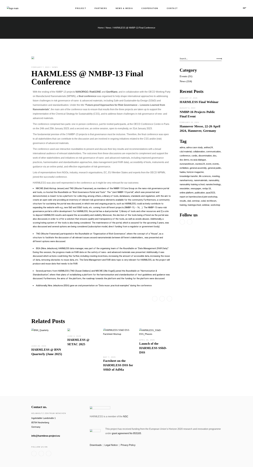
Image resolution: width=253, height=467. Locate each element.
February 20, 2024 (189, 122)
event (208, 164)
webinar (206, 205)
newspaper (196, 188)
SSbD (203, 201)
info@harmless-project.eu (45, 436)
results (183, 201)
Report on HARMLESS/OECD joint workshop (198, 196)
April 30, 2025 (147, 340)
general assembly (198, 168)
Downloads (96, 445)
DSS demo (184, 159)
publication (200, 192)
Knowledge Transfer (189, 176)
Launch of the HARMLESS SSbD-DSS (153, 348)
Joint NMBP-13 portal (122, 192)
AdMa (182, 147)
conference (185, 155)
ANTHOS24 (208, 147)
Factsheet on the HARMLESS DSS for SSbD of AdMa (118, 365)
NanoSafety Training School (192, 184)
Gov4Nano (111, 92)
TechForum (211, 201)
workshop (215, 205)
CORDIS (194, 155)
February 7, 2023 (40, 67)
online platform (187, 192)
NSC (125, 416)
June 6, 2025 (74, 336)
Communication (213, 151)
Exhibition (184, 168)
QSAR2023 (210, 192)
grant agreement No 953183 (126, 433)
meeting (216, 176)
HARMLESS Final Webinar (199, 102)
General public (214, 168)
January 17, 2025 (189, 98)
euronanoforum (187, 164)
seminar (196, 201)
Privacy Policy (128, 445)
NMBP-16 (206, 188)
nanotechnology (213, 184)
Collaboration (199, 151)
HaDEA (183, 172)
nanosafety (214, 180)
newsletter (184, 188)
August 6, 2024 (187, 108)
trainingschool (194, 205)
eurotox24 (200, 164)
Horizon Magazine (195, 172)
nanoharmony (186, 180)
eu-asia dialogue (198, 159)
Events (183, 76)
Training (183, 205)
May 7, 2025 (109, 357)
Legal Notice (111, 445)
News (108, 27)
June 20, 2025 (38, 346)
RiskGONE (95, 92)
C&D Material (186, 151)
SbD (189, 201)
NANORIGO (82, 92)
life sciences (205, 176)
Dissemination (205, 155)
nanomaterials (200, 180)
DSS (214, 155)
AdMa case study (194, 147)
